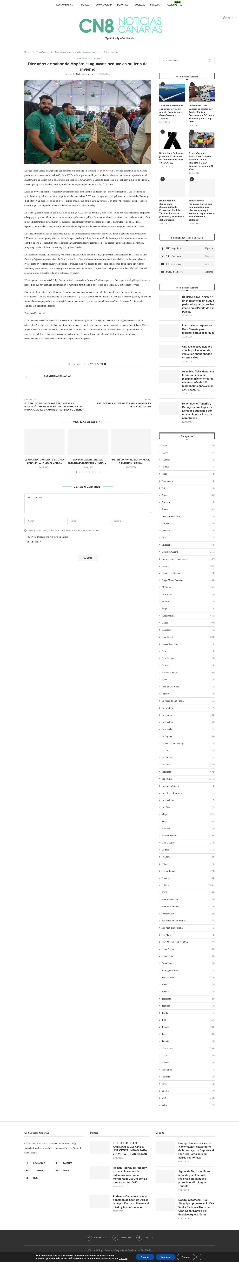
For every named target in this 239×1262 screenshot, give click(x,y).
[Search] (181, 5)
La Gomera (188, 715)
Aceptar (145, 1257)
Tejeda (188, 1013)
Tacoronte (188, 999)
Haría (188, 679)
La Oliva (188, 750)
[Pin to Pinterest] (102, 364)
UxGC (188, 1055)
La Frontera (188, 708)
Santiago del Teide (188, 970)
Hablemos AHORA (188, 672)
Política (84, 5)
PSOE (188, 892)
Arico (188, 488)
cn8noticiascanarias (85, 74)
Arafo (188, 474)
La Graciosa (188, 722)
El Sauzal (188, 601)
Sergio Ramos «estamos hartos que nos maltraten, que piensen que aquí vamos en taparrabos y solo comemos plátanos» (201, 210)
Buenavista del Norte (188, 516)
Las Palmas (188, 779)
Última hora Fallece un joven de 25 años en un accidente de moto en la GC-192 (171, 158)
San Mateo (188, 935)
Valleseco (188, 1062)
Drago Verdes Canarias (188, 580)
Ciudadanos (188, 545)
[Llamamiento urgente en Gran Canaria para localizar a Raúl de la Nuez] (44, 442)
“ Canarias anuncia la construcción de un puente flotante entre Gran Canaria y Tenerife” (171, 112)
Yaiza (188, 1105)
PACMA (188, 857)
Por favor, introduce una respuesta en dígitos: (47, 537)
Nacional (172, 3)
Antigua (188, 467)
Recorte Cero (188, 913)
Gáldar (188, 623)
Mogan (188, 814)
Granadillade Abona (188, 644)
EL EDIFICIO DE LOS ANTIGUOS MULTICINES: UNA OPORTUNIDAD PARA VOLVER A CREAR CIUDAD (130, 1148)
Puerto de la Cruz (188, 899)
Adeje (188, 445)
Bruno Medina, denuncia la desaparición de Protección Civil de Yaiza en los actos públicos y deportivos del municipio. (171, 210)
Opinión (188, 850)
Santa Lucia (188, 956)
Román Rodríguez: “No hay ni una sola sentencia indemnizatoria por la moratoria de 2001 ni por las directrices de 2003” (130, 1175)
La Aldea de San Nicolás (188, 701)
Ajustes (186, 1257)
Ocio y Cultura (104, 5)
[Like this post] (91, 364)
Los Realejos (188, 800)
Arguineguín (188, 481)
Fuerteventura (188, 616)
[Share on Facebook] (95, 364)
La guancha (188, 729)
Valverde (188, 1077)
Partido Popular (188, 871)
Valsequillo (188, 1070)
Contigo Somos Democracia (188, 559)
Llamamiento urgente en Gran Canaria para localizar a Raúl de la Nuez (198, 329)
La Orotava (188, 757)
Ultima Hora (188, 1048)
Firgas (188, 608)
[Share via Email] (105, 364)
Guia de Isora (188, 658)
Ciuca (188, 537)
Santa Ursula (188, 963)
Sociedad (140, 5)
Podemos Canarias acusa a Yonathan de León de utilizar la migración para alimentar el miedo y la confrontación (131, 1202)
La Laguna (188, 736)
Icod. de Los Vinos (188, 687)
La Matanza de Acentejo (188, 743)
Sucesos (155, 5)
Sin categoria (188, 977)
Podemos (188, 878)
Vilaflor (188, 1091)
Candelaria (188, 530)
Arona (188, 495)
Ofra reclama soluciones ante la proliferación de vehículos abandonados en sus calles (197, 352)
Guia (188, 651)
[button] (29, 450)
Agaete (188, 452)
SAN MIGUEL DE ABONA (188, 942)
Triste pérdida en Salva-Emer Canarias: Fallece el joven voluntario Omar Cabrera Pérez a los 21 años (201, 161)
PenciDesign (146, 1250)
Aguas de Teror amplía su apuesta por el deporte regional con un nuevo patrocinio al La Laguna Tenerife (194, 1178)
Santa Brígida (188, 949)
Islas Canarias (64, 5)
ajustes (123, 1258)
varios (188, 1084)
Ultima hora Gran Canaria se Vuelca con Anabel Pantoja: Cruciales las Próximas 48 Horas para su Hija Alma (201, 113)
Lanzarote (188, 772)
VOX (188, 1098)
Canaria (188, 523)
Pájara (188, 864)
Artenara (188, 502)
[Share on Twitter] (98, 364)
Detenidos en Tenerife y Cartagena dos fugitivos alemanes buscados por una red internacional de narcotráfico (197, 411)
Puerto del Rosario (188, 906)
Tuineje (188, 1041)
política (188, 885)
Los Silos (188, 807)
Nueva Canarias (188, 835)
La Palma (188, 764)
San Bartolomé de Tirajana (188, 920)
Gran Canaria (42, 52)
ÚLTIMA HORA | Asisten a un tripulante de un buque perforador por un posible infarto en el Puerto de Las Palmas (198, 304)
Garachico (188, 630)
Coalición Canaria (188, 552)
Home (27, 52)
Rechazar (165, 1257)
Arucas (188, 509)
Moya (188, 821)
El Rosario (188, 594)
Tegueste (188, 1006)
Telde (188, 1020)
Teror (188, 1034)
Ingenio (188, 694)
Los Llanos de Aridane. (188, 793)
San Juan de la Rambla (188, 928)
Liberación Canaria (188, 786)
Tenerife (188, 1027)
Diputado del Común (188, 573)
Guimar (188, 665)
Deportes (122, 5)
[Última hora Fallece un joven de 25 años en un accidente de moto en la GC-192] (172, 140)
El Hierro (188, 587)
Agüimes (188, 460)
